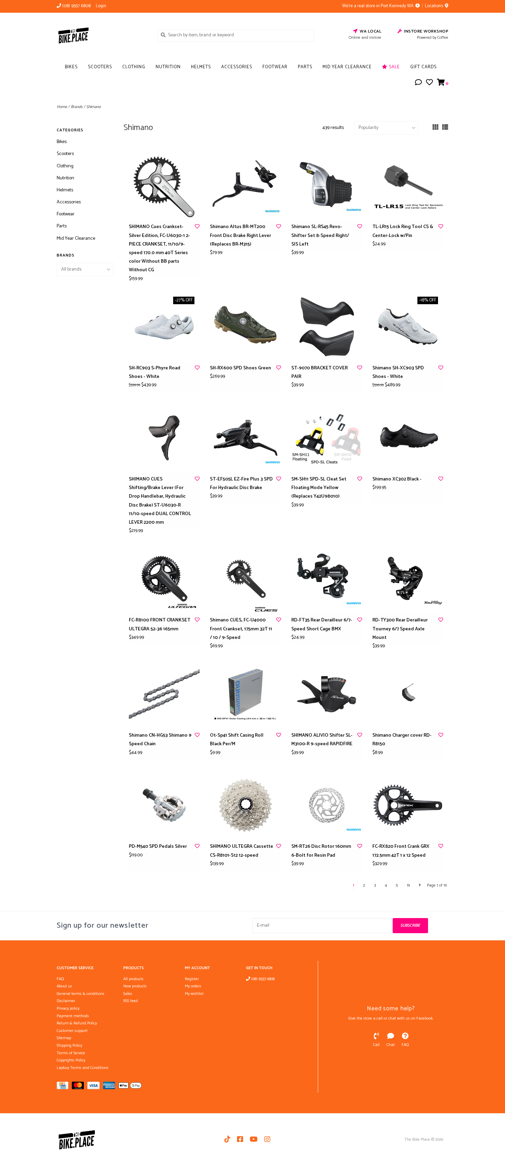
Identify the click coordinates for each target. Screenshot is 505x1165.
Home (62, 107)
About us (64, 986)
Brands (76, 107)
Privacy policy (68, 1008)
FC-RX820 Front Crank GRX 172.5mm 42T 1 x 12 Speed (400, 851)
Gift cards (423, 67)
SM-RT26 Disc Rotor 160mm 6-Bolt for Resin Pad (321, 851)
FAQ (60, 979)
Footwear (275, 67)
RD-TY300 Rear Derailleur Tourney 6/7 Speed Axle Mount (400, 628)
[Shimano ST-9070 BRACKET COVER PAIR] (326, 327)
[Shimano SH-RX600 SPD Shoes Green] (245, 327)
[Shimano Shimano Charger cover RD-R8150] (407, 694)
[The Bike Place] (102, 35)
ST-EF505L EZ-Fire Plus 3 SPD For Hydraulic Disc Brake (241, 483)
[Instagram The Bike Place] (267, 1139)
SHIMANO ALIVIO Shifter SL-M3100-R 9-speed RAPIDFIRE (321, 740)
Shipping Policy (69, 1045)
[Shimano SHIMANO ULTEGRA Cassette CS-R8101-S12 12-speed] (245, 805)
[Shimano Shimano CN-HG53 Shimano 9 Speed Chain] (164, 694)
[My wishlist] (429, 83)
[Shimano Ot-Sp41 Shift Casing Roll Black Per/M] (245, 694)
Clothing (133, 67)
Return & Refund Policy (77, 1023)
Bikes (71, 67)
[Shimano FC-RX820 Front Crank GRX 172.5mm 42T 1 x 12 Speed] (407, 805)
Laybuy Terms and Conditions (83, 1068)
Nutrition (168, 67)
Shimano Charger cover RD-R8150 (401, 740)
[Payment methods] (64, 1087)
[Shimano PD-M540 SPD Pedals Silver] (164, 805)
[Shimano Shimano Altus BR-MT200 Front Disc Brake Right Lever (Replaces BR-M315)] (245, 185)
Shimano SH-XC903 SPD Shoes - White (398, 372)
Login (101, 6)
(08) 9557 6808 (262, 979)
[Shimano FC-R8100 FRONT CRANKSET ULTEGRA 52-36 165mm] (164, 579)
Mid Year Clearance (347, 67)
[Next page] (420, 885)
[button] (418, 83)
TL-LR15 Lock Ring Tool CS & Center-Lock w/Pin (402, 231)
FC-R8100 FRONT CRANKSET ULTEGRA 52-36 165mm (159, 624)
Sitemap (64, 1038)
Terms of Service (71, 1053)
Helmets (201, 67)
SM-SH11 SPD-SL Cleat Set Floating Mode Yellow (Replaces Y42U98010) (318, 487)
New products (135, 986)
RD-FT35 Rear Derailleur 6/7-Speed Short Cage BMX (321, 624)
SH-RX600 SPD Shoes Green (240, 368)
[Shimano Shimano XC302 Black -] (407, 438)
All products (133, 979)
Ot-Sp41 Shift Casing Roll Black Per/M (236, 740)
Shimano (93, 107)
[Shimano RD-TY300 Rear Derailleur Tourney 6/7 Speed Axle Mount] (407, 579)
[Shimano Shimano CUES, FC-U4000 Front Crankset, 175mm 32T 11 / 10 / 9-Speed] (245, 579)
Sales (127, 993)
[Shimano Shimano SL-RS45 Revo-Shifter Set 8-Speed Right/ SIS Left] (326, 185)
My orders (193, 986)
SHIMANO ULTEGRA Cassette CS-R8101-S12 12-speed (241, 851)
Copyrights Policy (71, 1060)
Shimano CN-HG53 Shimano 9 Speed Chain (160, 740)
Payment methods (73, 1016)
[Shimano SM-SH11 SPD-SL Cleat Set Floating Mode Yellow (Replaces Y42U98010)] (326, 438)
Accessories (236, 67)
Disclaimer (66, 1001)
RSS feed (130, 1001)
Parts (305, 67)
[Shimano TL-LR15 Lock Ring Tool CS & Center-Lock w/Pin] (407, 185)
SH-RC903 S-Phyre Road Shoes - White (154, 372)
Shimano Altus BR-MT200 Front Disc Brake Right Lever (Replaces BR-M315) (240, 235)
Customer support (72, 1030)
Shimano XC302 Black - (397, 479)
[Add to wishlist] (197, 227)
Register (192, 979)
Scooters (100, 67)
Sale (394, 67)
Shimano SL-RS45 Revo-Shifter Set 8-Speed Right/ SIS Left (320, 235)
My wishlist (194, 993)
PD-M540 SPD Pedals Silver (158, 847)
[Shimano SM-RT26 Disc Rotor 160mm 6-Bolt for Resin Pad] (326, 805)
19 (408, 885)
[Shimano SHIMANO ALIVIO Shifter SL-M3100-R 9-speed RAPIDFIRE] (326, 694)
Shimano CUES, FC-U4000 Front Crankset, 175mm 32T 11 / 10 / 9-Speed (241, 628)
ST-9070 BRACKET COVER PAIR (319, 372)
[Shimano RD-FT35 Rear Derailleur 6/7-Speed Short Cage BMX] (326, 579)
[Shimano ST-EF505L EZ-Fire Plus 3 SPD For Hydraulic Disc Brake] (245, 438)
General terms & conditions (80, 993)
